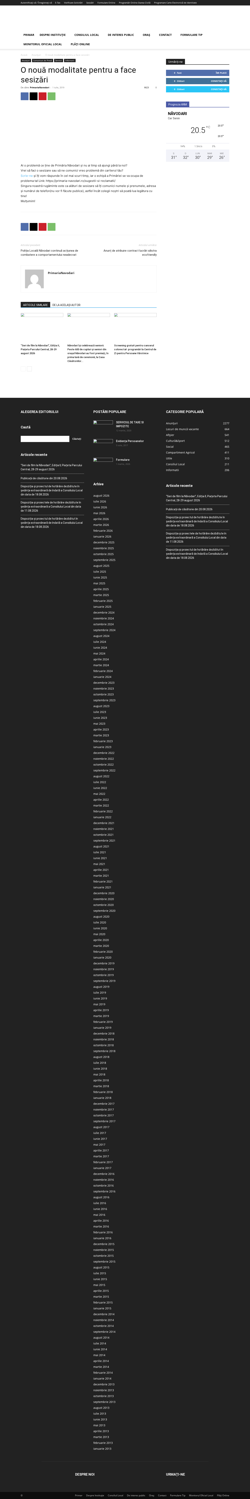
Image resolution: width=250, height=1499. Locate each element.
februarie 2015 (103, 1302)
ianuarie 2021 (102, 887)
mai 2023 (99, 723)
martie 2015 (101, 1296)
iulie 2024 (99, 642)
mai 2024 (99, 653)
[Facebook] (25, 96)
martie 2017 (101, 1156)
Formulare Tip (191, 35)
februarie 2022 (103, 811)
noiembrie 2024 (103, 618)
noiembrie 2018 (103, 1039)
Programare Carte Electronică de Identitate (175, 2)
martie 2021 (101, 875)
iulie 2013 (99, 1413)
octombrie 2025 (103, 554)
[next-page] (29, 368)
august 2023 (101, 706)
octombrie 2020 (103, 905)
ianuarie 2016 (102, 1238)
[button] (224, 35)
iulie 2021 (99, 852)
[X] (34, 96)
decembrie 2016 (103, 1174)
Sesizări (90, 2)
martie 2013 (101, 1437)
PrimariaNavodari (39, 87)
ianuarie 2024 (102, 677)
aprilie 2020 (101, 940)
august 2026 (101, 495)
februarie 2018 (103, 1092)
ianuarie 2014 (102, 1378)
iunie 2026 (100, 507)
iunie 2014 (100, 1349)
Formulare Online (106, 2)
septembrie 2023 (104, 700)
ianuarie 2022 (102, 817)
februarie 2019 (103, 1022)
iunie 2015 (100, 1279)
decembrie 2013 (103, 1384)
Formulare (122, 459)
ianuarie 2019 (102, 1027)
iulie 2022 (99, 782)
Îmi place (221, 72)
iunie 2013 (100, 1419)
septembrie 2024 (104, 630)
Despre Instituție (53, 35)
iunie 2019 (100, 998)
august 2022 (101, 776)
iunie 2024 (100, 647)
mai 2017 (99, 1144)
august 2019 (101, 987)
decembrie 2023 (103, 682)
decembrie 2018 (103, 1033)
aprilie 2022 (101, 799)
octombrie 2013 (103, 1396)
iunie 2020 (100, 928)
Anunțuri (36, 55)
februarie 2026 (103, 530)
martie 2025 (101, 595)
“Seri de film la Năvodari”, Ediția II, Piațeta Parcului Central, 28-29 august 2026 (40, 349)
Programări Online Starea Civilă (134, 2)
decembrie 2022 (103, 753)
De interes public (121, 35)
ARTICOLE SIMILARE (35, 305)
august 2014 (101, 1337)
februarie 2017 (103, 1162)
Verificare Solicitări (73, 2)
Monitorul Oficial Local (42, 44)
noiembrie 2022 (103, 759)
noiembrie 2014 (103, 1320)
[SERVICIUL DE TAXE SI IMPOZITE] (103, 427)
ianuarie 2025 (102, 606)
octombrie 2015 (103, 1256)
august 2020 (101, 916)
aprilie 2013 (101, 1431)
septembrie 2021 (104, 840)
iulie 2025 (99, 571)
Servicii (58, 60)
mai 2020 (99, 934)
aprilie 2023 (101, 729)
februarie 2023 (103, 741)
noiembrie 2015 (103, 1250)
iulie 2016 (99, 1203)
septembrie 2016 (104, 1191)
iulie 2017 (99, 1133)
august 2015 (101, 1267)
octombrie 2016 (103, 1185)
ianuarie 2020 (102, 957)
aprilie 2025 (101, 589)
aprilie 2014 (101, 1361)
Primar (28, 35)
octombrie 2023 (103, 694)
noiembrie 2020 (103, 899)
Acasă (24, 55)
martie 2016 (101, 1226)
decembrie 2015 (103, 1244)
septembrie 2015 (104, 1261)
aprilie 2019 (101, 1010)
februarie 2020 (103, 951)
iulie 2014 (99, 1343)
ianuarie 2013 (102, 1448)
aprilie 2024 (101, 659)
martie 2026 (101, 525)
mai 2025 (99, 583)
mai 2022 (99, 794)
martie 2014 (101, 1367)
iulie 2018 (99, 1063)
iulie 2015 (99, 1273)
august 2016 (101, 1197)
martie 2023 (101, 735)
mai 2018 (99, 1074)
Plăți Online (80, 44)
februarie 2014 (103, 1372)
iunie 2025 (100, 577)
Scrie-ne (27, 176)
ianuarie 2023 (102, 747)
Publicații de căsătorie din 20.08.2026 (44, 478)
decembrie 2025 (103, 542)
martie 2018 (101, 1086)
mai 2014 (99, 1355)
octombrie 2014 (103, 1326)
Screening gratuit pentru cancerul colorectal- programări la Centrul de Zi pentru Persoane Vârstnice (135, 349)
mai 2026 (99, 513)
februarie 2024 (103, 671)
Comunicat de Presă (42, 60)
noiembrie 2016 (103, 1180)
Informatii (69, 60)
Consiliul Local (86, 35)
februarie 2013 (103, 1443)
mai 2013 (99, 1425)
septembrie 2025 (104, 560)
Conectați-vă (219, 81)
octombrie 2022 (103, 764)
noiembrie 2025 (103, 548)
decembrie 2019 (103, 963)
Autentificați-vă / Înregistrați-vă (36, 2)
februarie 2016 (103, 1232)
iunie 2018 (100, 1068)
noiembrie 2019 (103, 969)
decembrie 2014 (103, 1314)
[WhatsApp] (51, 96)
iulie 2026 (99, 501)
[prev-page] (23, 368)
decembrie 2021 (103, 823)
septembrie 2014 (104, 1332)
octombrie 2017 (103, 1115)
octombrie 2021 (103, 835)
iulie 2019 (99, 992)
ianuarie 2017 (102, 1168)
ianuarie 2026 (102, 536)
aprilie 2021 (101, 870)
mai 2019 (99, 1004)
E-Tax (57, 2)
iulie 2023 (99, 712)
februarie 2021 (103, 881)
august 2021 (101, 846)
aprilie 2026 (101, 519)
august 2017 (101, 1127)
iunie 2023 (100, 718)
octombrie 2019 (103, 975)
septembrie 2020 (104, 911)
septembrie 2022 (104, 770)
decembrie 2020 (103, 893)
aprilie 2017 (101, 1150)
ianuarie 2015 (102, 1308)
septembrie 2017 (104, 1121)
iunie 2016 (100, 1209)
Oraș (146, 35)
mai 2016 (99, 1215)
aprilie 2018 (101, 1080)
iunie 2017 (100, 1139)
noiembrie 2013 (103, 1390)
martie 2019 (101, 1016)
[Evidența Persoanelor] (103, 446)
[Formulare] (103, 464)
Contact (165, 35)
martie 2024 (101, 665)
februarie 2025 (103, 601)
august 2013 (101, 1408)
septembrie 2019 (104, 981)
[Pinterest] (42, 96)
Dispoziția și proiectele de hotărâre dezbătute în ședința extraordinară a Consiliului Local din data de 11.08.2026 (51, 506)
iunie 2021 (100, 858)
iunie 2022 (100, 788)
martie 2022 (101, 805)
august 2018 (101, 1057)
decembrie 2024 (103, 612)
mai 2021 (99, 864)
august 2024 (101, 636)
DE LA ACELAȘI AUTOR (66, 305)
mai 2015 (99, 1285)
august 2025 (101, 566)
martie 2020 (101, 946)
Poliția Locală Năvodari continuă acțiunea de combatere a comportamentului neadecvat (49, 252)
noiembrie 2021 (103, 829)
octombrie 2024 (103, 624)
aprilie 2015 (101, 1291)
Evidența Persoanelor (130, 441)
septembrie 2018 (104, 1051)
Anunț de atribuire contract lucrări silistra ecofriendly (130, 252)
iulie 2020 (99, 922)
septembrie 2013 (104, 1402)
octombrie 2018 (103, 1045)
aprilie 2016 (101, 1220)
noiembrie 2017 (103, 1109)
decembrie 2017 (103, 1103)
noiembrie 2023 (103, 688)
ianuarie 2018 (102, 1098)
